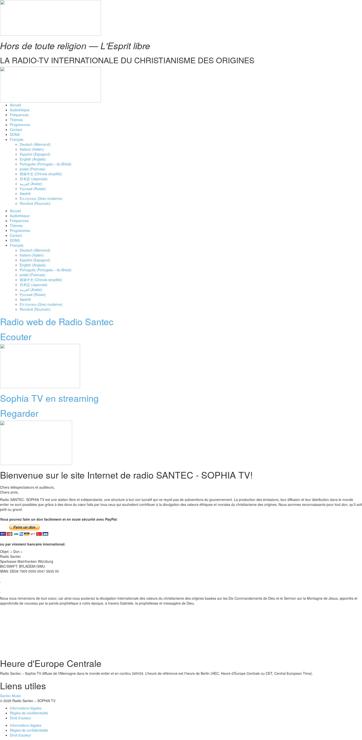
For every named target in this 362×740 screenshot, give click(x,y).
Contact (16, 129)
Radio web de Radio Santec (57, 321)
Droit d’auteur (20, 717)
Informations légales (25, 708)
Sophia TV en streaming (49, 397)
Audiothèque (20, 109)
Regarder (19, 412)
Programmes (20, 124)
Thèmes (16, 119)
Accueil (15, 104)
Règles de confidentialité (29, 712)
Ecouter (16, 336)
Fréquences (19, 114)
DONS (15, 134)
